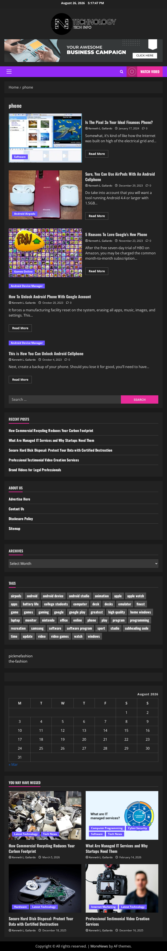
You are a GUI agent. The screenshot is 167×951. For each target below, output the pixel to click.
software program (79, 628)
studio (114, 628)
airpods (16, 595)
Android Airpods (24, 214)
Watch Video (149, 71)
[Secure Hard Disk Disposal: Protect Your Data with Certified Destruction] (45, 888)
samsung (37, 628)
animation (102, 595)
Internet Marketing (103, 907)
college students (56, 604)
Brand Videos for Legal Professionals (35, 469)
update (28, 636)
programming (139, 620)
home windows (140, 612)
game (14, 612)
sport (101, 628)
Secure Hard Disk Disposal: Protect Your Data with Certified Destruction (60, 450)
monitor (31, 620)
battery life (31, 604)
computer (80, 604)
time (14, 636)
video (42, 636)
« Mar (13, 764)
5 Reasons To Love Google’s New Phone (45, 252)
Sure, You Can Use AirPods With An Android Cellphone (45, 194)
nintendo (48, 620)
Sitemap (14, 528)
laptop (15, 620)
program (119, 620)
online (77, 620)
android (32, 595)
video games (60, 636)
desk (95, 604)
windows (94, 636)
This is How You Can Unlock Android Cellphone (46, 353)
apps (14, 604)
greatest (97, 612)
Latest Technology (26, 834)
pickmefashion (21, 656)
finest (141, 604)
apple (118, 595)
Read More (98, 154)
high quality (116, 612)
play (104, 620)
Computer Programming (107, 828)
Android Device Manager (27, 286)
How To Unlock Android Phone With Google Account (50, 296)
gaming (43, 612)
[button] (9, 71)
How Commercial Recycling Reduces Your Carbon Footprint (51, 430)
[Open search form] (121, 71)
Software (20, 157)
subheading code (137, 628)
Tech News (50, 834)
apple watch (135, 595)
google (59, 612)
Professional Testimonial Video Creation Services (44, 460)
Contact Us (16, 508)
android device (53, 595)
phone (91, 620)
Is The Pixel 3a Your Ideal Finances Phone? (45, 137)
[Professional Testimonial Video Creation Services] (122, 888)
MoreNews (99, 946)
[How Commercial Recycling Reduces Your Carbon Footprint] (45, 815)
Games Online (23, 271)
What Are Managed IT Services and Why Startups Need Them (51, 440)
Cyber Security (137, 828)
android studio (79, 595)
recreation (18, 628)
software (55, 628)
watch (78, 636)
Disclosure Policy (21, 518)
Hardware (20, 907)
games (28, 612)
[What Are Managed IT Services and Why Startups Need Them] (122, 815)
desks (109, 604)
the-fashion (18, 661)
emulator (124, 604)
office (64, 620)
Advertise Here (19, 499)
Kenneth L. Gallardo (100, 128)
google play (77, 612)
